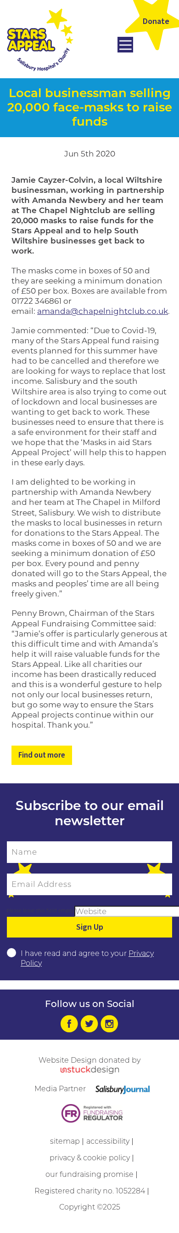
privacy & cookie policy (90, 1157)
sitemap (65, 1141)
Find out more (41, 755)
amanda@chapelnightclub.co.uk (102, 311)
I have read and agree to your (87, 958)
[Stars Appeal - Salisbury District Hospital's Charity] (40, 39)
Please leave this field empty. (40, 911)
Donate (156, 21)
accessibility (107, 1141)
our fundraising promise (89, 1174)
